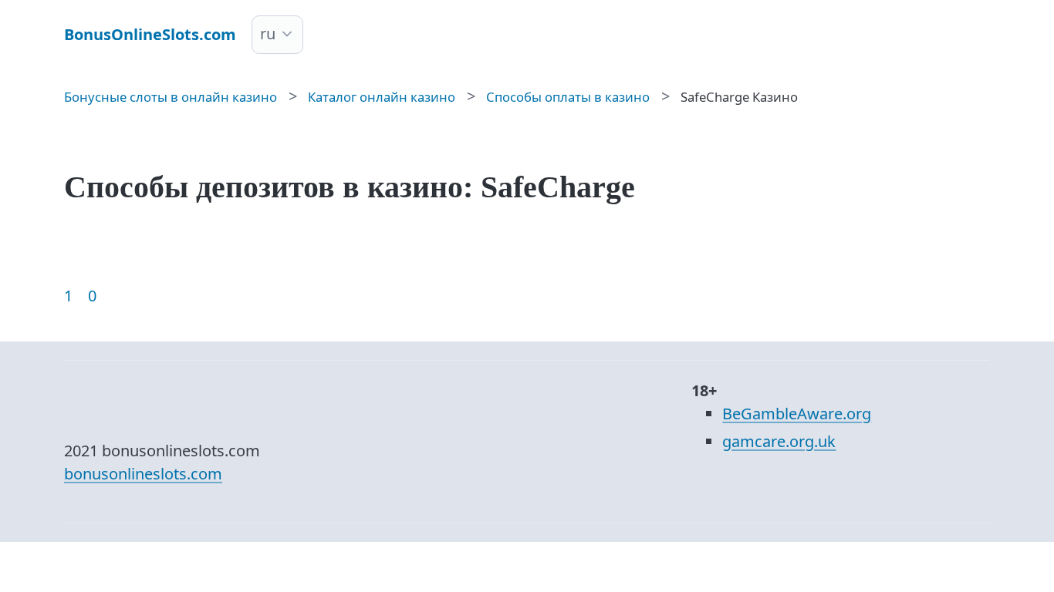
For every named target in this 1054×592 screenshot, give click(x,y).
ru (267, 33)
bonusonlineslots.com (143, 473)
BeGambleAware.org (796, 413)
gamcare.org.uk (779, 441)
